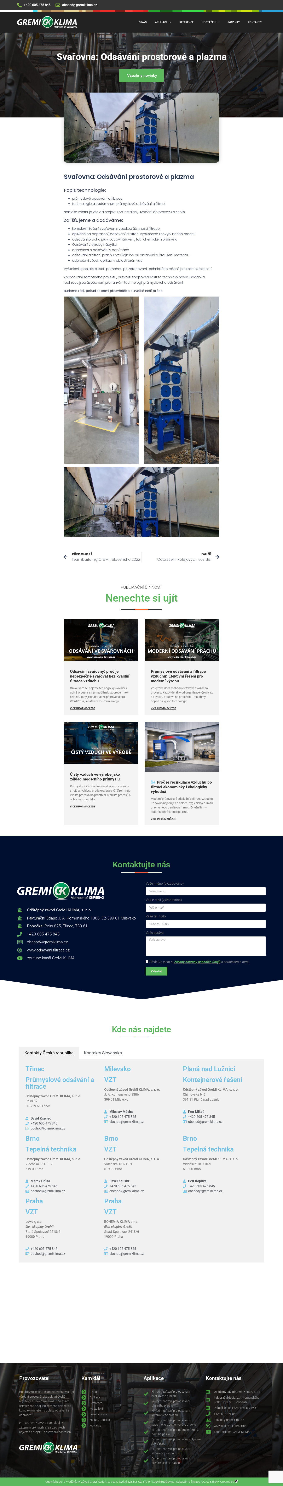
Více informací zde (82, 708)
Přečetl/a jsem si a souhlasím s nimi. (199, 962)
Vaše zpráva (155, 933)
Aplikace (161, 22)
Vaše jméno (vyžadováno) (165, 883)
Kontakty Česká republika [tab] (49, 1052)
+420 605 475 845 (37, 5)
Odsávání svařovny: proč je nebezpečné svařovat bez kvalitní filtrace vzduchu (99, 676)
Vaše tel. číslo (156, 916)
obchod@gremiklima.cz (79, 5)
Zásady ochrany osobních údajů (197, 962)
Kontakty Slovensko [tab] (103, 1052)
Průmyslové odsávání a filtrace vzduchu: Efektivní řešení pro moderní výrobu (178, 676)
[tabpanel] (141, 1161)
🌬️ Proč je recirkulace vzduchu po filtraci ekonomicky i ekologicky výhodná (181, 787)
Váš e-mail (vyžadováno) (164, 900)
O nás (143, 22)
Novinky (234, 22)
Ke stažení (209, 22)
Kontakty (255, 22)
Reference (186, 22)
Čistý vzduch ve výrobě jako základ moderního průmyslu (95, 776)
